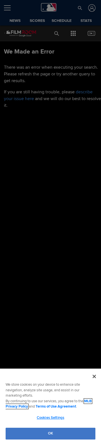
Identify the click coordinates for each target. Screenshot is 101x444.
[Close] (94, 376)
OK (50, 433)
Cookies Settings (50, 417)
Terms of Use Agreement (56, 406)
